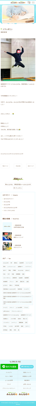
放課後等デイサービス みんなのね (11, 315)
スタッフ (12, 307)
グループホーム (6, 277)
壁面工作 (22, 281)
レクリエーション (12, 266)
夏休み (15, 262)
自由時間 (21, 262)
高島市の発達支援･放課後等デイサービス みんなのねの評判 (16, 292)
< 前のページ (5, 166)
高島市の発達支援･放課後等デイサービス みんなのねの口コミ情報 (17, 297)
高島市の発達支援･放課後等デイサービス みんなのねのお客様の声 (17, 302)
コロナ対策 (13, 318)
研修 (10, 270)
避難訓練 (21, 322)
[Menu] (33, 2)
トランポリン (6, 322)
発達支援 (20, 289)
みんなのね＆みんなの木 (17, 153)
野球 (4, 266)
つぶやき (11, 326)
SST (11, 262)
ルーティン (14, 322)
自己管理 (17, 326)
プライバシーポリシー (17, 311)
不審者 (14, 270)
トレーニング (29, 262)
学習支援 (17, 285)
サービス (5, 307)
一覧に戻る (17, 166)
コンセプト (26, 289)
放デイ (4, 270)
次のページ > (31, 166)
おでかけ (5, 285)
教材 (22, 326)
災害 (26, 322)
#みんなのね (9, 184)
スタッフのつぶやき (9, 210)
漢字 (17, 281)
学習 (15, 330)
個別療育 (5, 281)
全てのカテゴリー (9, 199)
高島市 (19, 318)
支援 (13, 274)
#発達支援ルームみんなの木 (22, 184)
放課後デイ (20, 266)
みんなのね (3, 153)
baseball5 (20, 277)
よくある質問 (19, 307)
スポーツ (27, 326)
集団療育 (27, 277)
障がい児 (25, 318)
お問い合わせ (6, 311)
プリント (12, 281)
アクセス (26, 307)
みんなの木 (8, 153)
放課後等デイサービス (26, 315)
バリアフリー (28, 266)
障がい (11, 285)
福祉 (23, 274)
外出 (4, 274)
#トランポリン (18, 188)
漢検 (11, 330)
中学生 (4, 326)
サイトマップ (27, 388)
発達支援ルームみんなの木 (9, 289)
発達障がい (5, 318)
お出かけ (27, 270)
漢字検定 (5, 330)
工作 (9, 274)
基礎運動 (18, 274)
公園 (27, 281)
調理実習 (15, 277)
